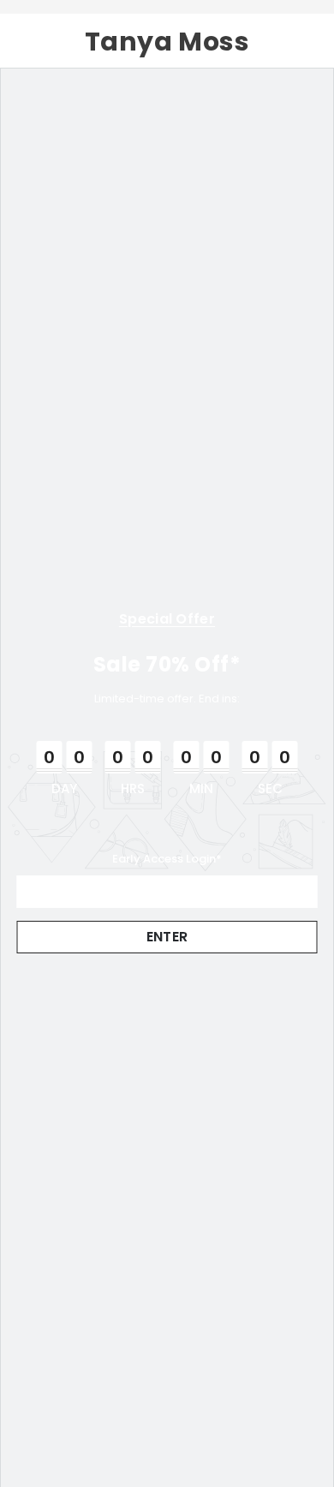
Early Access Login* (167, 859)
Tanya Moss (167, 41)
